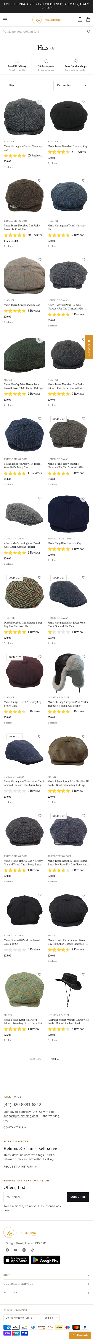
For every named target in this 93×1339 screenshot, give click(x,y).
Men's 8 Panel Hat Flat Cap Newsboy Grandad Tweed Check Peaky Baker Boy (23, 864)
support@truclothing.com (20, 1116)
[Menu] (5, 19)
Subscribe (78, 1196)
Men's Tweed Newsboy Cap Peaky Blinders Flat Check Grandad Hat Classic (66, 388)
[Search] (88, 31)
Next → (55, 1058)
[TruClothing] (46, 19)
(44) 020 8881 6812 (22, 1104)
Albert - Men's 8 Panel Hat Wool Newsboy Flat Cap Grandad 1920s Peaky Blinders (65, 308)
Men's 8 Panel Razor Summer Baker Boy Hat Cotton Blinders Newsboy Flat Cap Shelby (68, 944)
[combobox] (46, 31)
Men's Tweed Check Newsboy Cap (22, 304)
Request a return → (20, 1166)
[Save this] (39, 101)
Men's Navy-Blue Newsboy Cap (64, 543)
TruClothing (20, 1309)
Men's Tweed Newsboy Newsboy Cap (67, 146)
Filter (11, 85)
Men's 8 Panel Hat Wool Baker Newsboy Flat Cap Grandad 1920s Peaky (65, 467)
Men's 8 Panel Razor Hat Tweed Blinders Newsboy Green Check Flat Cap (23, 1023)
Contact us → (15, 1127)
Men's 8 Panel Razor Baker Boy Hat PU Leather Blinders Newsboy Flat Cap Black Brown (68, 785)
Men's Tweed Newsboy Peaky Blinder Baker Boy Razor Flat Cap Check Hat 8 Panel (68, 864)
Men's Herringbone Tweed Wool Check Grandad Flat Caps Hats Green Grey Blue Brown (24, 785)
